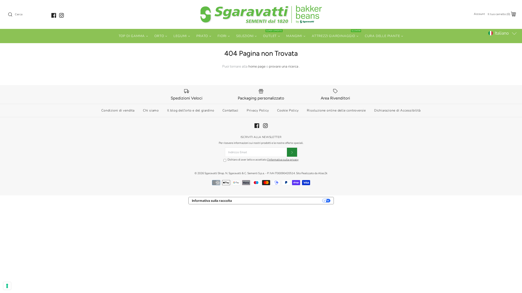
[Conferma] (292, 152)
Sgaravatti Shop (214, 173)
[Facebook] (53, 15)
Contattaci (230, 110)
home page (256, 66)
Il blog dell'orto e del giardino (190, 110)
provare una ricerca (284, 66)
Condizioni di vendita (118, 110)
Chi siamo (151, 110)
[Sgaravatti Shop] (261, 6)
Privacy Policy (258, 110)
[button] (502, 33)
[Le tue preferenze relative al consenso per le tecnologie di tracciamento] (7, 286)
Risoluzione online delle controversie (336, 110)
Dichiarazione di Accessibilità (397, 110)
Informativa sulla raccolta (212, 201)
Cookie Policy (288, 110)
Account (479, 14)
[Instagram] (61, 15)
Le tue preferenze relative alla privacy (279, 201)
